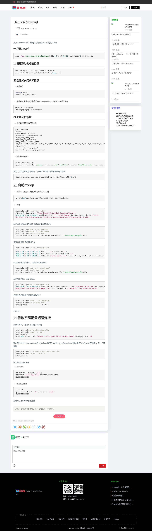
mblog (26, 528)
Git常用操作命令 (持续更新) (122, 73)
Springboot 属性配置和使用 (121, 34)
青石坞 (84, 519)
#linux (15, 420)
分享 (48, 7)
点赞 (59, 416)
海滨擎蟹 (107, 519)
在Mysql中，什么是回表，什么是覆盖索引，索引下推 (131, 487)
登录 (125, 7)
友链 (63, 7)
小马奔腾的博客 (73, 519)
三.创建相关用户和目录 (124, 118)
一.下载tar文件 (121, 114)
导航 (70, 7)
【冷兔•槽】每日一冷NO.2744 (122, 94)
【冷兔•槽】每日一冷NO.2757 (122, 44)
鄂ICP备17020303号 (87, 528)
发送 (102, 466)
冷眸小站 (61, 519)
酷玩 (40, 7)
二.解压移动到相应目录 (124, 116)
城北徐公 (39, 519)
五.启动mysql (121, 123)
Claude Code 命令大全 (120, 491)
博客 (33, 7)
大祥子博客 (50, 519)
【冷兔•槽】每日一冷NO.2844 (122, 63)
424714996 (72, 496)
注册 (135, 7)
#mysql (20, 420)
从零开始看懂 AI (118, 496)
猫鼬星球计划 (95, 519)
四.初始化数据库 (122, 121)
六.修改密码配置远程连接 (125, 125)
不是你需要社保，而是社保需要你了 (125, 500)
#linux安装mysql (29, 420)
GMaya (116, 519)
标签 (55, 7)
